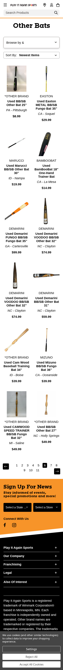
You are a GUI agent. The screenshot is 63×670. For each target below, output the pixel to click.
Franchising (12, 564)
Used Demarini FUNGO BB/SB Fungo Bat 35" (17, 237)
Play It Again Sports (18, 547)
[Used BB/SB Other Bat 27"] (46, 404)
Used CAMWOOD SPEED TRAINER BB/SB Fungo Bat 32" (17, 432)
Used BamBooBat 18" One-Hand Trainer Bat (46, 171)
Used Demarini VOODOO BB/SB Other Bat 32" (46, 237)
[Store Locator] (45, 5)
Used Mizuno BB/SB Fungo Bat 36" (46, 366)
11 (37, 470)
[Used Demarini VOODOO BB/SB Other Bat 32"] (46, 211)
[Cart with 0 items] (57, 4)
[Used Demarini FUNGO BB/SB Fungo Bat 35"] (17, 211)
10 (31, 470)
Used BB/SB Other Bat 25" (16, 103)
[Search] (56, 14)
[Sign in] (51, 5)
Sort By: (11, 55)
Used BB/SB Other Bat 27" (46, 428)
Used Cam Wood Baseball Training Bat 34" (17, 366)
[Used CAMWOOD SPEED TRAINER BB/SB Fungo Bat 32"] (17, 404)
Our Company (14, 556)
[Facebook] (5, 525)
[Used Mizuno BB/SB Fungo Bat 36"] (46, 340)
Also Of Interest (15, 582)
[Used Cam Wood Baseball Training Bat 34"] (17, 340)
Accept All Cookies (32, 664)
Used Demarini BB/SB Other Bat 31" (46, 301)
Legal (8, 572)
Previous (8, 466)
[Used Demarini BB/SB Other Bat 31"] (46, 275)
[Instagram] (14, 525)
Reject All (31, 657)
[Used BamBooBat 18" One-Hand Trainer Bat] (46, 143)
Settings (31, 649)
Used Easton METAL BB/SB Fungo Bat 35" (46, 105)
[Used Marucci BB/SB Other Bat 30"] (17, 143)
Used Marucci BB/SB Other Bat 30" (16, 169)
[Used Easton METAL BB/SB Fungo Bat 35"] (46, 79)
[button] (5, 4)
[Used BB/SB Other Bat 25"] (17, 79)
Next (54, 471)
